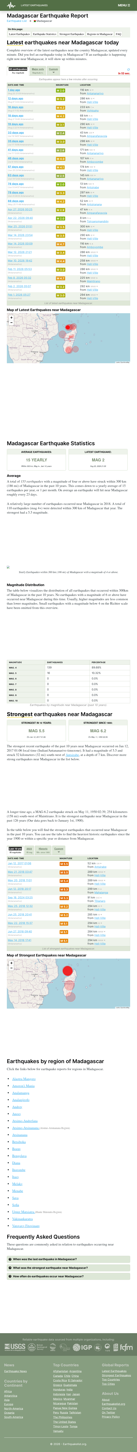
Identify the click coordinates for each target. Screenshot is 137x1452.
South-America (13, 1417)
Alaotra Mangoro (24, 1078)
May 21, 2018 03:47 (20, 871)
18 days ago (15, 115)
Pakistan (72, 1403)
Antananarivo (95, 93)
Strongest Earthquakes (71, 34)
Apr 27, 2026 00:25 (20, 209)
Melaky (17, 1183)
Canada (58, 1375)
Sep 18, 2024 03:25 (20, 897)
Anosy (16, 1113)
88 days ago (16, 201)
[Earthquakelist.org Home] (12, 5)
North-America (13, 1408)
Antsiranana (94, 204)
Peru (56, 1412)
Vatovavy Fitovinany (26, 1225)
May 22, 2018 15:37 (20, 923)
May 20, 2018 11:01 (20, 880)
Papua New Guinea (65, 1408)
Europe (8, 1404)
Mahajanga (101, 892)
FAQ (118, 34)
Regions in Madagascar (100, 34)
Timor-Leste (60, 1426)
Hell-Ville (92, 102)
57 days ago (16, 166)
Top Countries (111, 1379)
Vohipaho (93, 110)
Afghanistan (60, 1371)
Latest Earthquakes (34, 5)
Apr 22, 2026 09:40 (20, 218)
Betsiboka (19, 1141)
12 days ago (15, 98)
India (69, 1389)
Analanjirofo (20, 1099)
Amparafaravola (97, 136)
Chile (67, 1375)
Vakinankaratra (22, 1218)
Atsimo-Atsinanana (41, 1127)
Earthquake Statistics (44, 34)
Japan (76, 1394)
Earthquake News (15, 1371)
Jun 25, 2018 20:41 (20, 914)
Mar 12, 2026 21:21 (20, 252)
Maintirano (93, 281)
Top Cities (108, 1383)
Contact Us (109, 1408)
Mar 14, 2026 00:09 (20, 243)
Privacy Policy (111, 1416)
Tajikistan (75, 1412)
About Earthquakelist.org (113, 1402)
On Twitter (108, 1412)
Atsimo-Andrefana (25, 1120)
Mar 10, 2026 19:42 (20, 260)
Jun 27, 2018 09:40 (20, 931)
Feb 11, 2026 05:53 (20, 269)
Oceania (9, 1412)
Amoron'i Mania (23, 1085)
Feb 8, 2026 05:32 (19, 277)
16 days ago (15, 107)
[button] (11, 317)
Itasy (15, 1176)
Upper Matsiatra (37, 1211)
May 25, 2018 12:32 (20, 906)
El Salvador (75, 1380)
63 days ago (16, 175)
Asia (7, 1399)
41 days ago (15, 149)
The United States (64, 1421)
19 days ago (15, 124)
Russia (64, 1412)
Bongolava (19, 1155)
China (75, 1375)
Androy (17, 1106)
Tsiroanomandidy (98, 221)
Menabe (17, 1190)
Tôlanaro (99, 901)
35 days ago (16, 141)
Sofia (15, 1204)
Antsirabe (93, 187)
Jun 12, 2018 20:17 (19, 888)
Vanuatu (58, 1431)
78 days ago (16, 183)
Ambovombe (95, 161)
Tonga (73, 1426)
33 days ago (16, 132)
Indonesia (59, 1394)
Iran (68, 1394)
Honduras (59, 1389)
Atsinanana (19, 1134)
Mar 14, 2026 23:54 (20, 235)
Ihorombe (18, 1169)
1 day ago (14, 90)
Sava (15, 1197)
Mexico (57, 1398)
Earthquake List (17, 21)
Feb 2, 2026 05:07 (19, 286)
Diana (16, 1162)
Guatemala (70, 1385)
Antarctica (10, 1395)
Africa (8, 1391)
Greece (57, 1385)
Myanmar (69, 1398)
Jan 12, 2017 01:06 (19, 863)
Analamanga (20, 1092)
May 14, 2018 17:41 (19, 940)
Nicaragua (59, 1403)
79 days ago (16, 192)
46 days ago (16, 158)
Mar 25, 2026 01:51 (20, 226)
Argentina (75, 1371)
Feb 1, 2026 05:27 (19, 294)
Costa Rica (60, 1380)
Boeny (16, 1148)
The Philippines (62, 1417)
